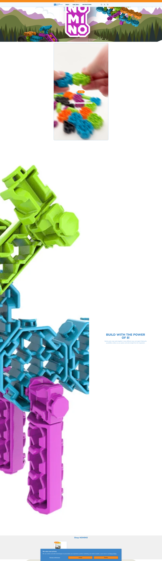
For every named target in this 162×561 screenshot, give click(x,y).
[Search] (101, 4)
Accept (80, 557)
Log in (107, 1)
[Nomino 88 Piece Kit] (60, 547)
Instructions (86, 4)
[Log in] (104, 4)
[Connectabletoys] (58, 4)
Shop (67, 4)
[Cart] (107, 4)
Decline (106, 557)
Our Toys (76, 4)
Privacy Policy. (113, 553)
